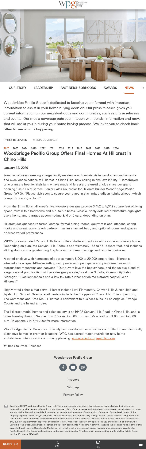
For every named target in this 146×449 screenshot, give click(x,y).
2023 (33, 148)
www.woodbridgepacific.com (93, 338)
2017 (88, 148)
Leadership (43, 87)
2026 (6, 148)
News (129, 87)
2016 (97, 148)
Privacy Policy (73, 394)
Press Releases (15, 139)
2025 (15, 148)
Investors (73, 379)
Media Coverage (45, 139)
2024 (24, 148)
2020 (61, 148)
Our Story (17, 87)
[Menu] (140, 444)
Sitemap (73, 387)
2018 (79, 148)
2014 (116, 148)
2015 (107, 148)
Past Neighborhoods (78, 87)
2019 (70, 148)
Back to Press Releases (24, 345)
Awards (110, 87)
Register (10, 444)
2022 (43, 148)
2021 (52, 148)
